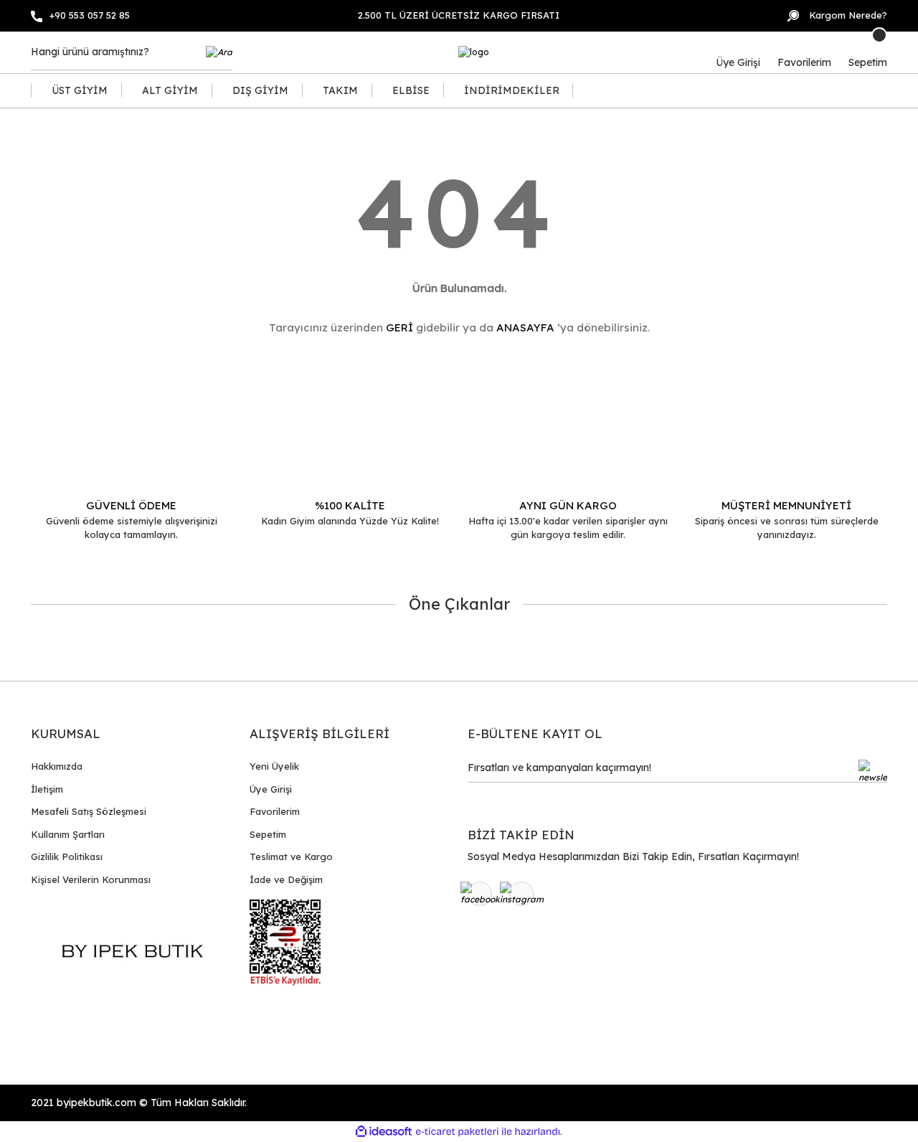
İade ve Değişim (286, 879)
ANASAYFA (525, 327)
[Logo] (473, 53)
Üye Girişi (271, 789)
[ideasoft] (383, 1131)
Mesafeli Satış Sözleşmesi (88, 811)
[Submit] (872, 771)
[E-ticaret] (457, 1132)
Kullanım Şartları (68, 834)
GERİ (399, 327)
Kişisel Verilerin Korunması (91, 879)
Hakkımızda (56, 766)
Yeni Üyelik (274, 766)
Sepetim (268, 834)
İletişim (47, 789)
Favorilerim (275, 811)
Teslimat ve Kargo (291, 856)
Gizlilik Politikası (67, 856)
